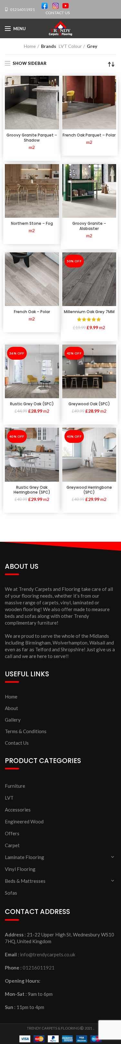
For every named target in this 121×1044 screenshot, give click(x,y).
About (11, 708)
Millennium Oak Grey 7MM (89, 311)
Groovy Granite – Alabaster (89, 226)
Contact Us (17, 743)
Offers (12, 833)
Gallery (13, 720)
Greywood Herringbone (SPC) (89, 490)
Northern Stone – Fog (32, 223)
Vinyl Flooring (20, 869)
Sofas (11, 893)
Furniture (15, 786)
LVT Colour (70, 46)
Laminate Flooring (24, 857)
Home (30, 46)
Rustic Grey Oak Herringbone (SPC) (32, 490)
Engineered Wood (24, 821)
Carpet (12, 845)
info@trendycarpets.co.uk (47, 954)
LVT (9, 798)
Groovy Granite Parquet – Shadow (31, 138)
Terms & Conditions (25, 731)
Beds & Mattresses (25, 881)
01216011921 (22, 9)
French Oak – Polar (32, 311)
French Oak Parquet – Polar (89, 135)
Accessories (18, 809)
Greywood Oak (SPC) (89, 404)
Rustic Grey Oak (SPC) (32, 404)
